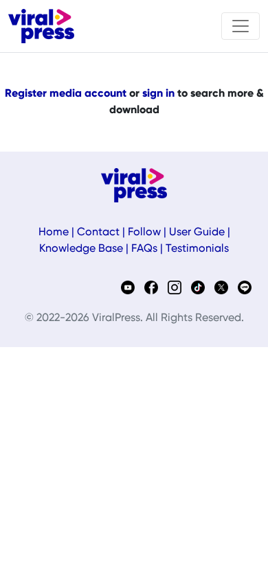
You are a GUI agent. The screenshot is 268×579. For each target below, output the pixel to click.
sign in (158, 93)
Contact (98, 232)
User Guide (197, 232)
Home (53, 232)
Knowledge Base (81, 249)
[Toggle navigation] (240, 26)
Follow (144, 232)
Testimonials (197, 249)
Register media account (65, 93)
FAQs (144, 249)
